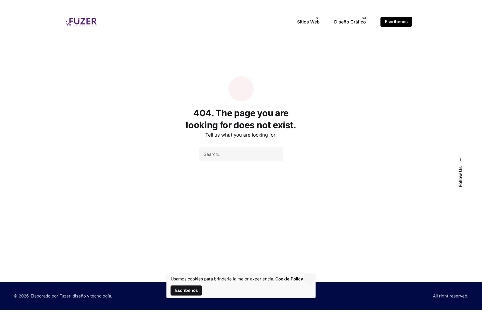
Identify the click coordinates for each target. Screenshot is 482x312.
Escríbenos (396, 21)
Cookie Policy (289, 279)
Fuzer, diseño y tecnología (85, 296)
